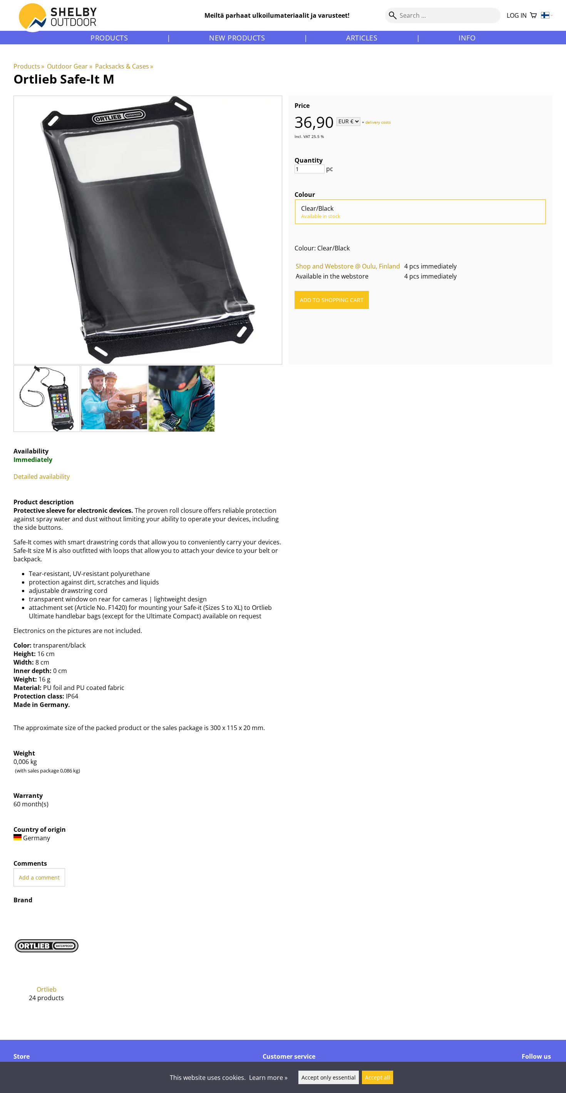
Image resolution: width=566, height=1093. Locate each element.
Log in (517, 15)
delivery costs (378, 121)
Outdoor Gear (69, 66)
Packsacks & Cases (124, 66)
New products (237, 37)
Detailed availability (41, 476)
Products (109, 37)
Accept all (377, 1077)
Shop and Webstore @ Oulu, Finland (348, 266)
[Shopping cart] (533, 15)
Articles (361, 37)
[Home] (62, 22)
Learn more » (268, 1077)
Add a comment (39, 877)
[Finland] (547, 15)
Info (467, 37)
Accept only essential (328, 1077)
